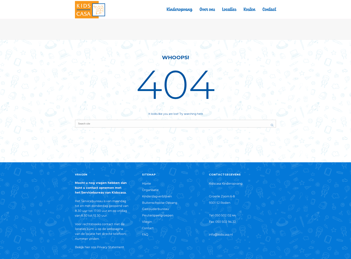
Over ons (207, 9)
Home (146, 183)
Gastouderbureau (155, 209)
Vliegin (147, 222)
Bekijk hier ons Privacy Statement (99, 247)
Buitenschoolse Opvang (159, 203)
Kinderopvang (179, 9)
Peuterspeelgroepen (157, 215)
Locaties (229, 9)
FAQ (145, 234)
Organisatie (150, 190)
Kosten (249, 9)
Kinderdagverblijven (157, 196)
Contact (269, 9)
